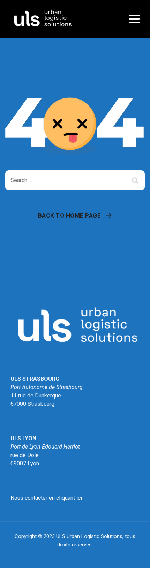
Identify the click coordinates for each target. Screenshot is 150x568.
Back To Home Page (69, 215)
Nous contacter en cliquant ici (46, 498)
